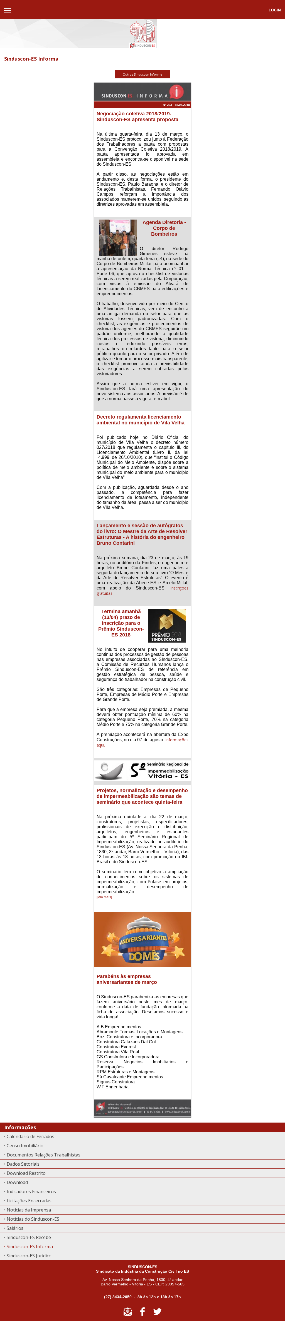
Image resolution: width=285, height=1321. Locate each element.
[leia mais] (104, 897)
